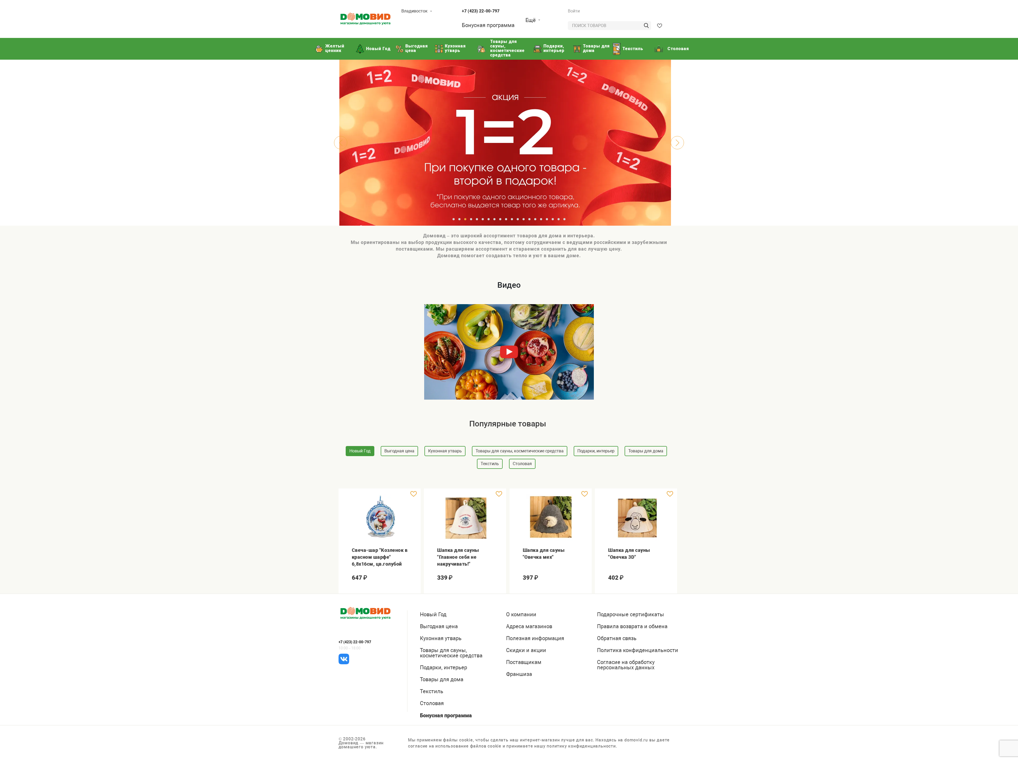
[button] (454, 219)
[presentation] (340, 142)
